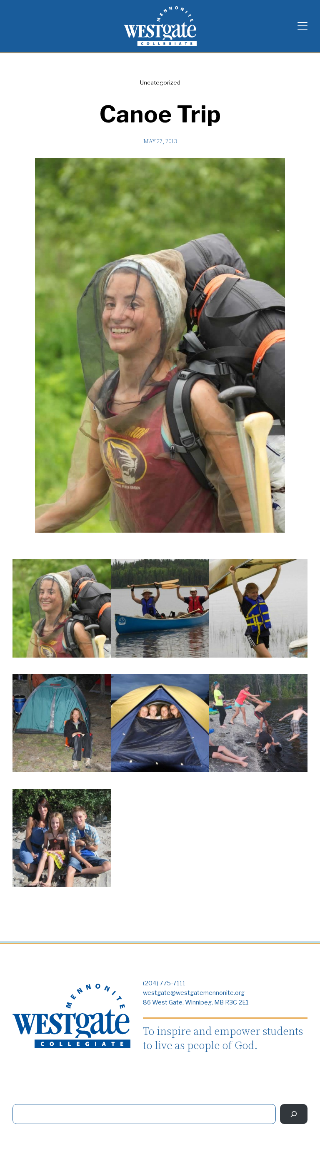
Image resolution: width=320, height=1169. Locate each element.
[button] (61, 610)
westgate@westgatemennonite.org (194, 993)
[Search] (294, 1114)
